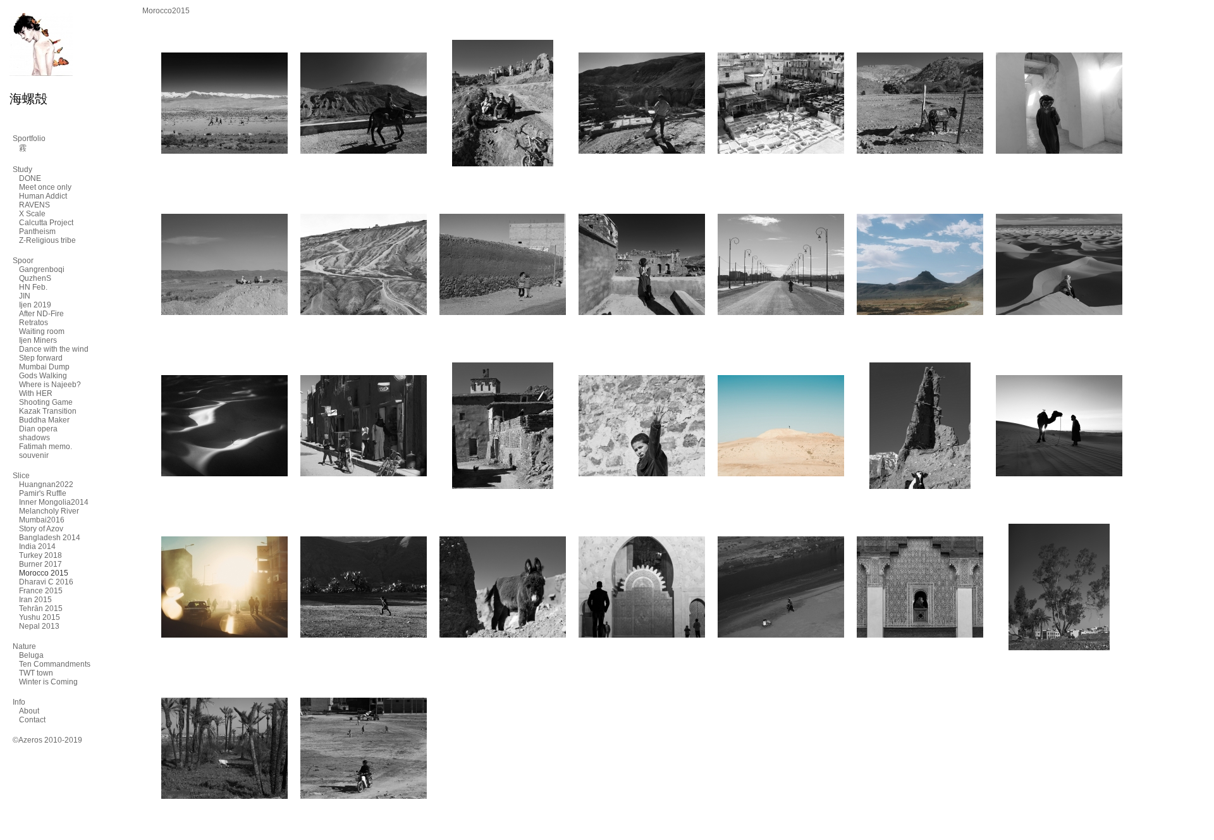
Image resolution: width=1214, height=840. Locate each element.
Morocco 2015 (43, 573)
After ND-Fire (41, 313)
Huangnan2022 (46, 484)
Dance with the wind (54, 349)
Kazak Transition (48, 411)
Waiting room (41, 331)
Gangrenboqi (41, 269)
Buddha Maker (44, 420)
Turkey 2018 (40, 555)
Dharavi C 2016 (46, 582)
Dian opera (38, 428)
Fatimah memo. (45, 446)
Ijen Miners (38, 340)
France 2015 (41, 590)
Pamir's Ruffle (42, 493)
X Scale (32, 213)
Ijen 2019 (35, 304)
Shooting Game (46, 402)
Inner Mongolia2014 (54, 502)
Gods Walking (43, 375)
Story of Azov (41, 528)
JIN (24, 296)
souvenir (34, 455)
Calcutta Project (46, 222)
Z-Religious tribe (47, 240)
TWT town (36, 673)
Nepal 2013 (39, 626)
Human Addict (43, 196)
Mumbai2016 (41, 520)
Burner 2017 (40, 564)
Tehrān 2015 (41, 608)
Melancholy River (49, 511)
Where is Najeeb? (50, 384)
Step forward (41, 358)
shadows (34, 437)
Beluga (31, 655)
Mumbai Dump (44, 366)
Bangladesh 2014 (49, 537)
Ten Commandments (54, 664)
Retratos (33, 322)
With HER (35, 393)
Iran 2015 (35, 599)
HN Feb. (33, 287)
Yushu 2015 (39, 617)
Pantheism (37, 231)
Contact (32, 719)
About (29, 711)
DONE (30, 178)
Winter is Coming (48, 681)
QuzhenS (35, 278)
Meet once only (45, 187)
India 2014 (37, 546)
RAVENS (34, 205)
